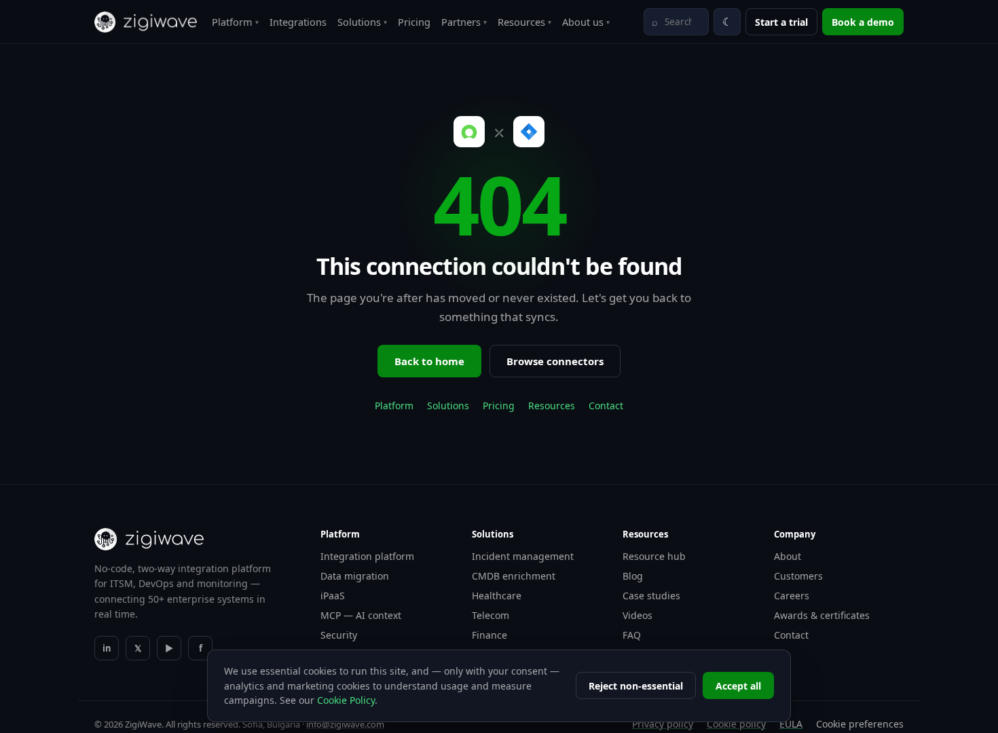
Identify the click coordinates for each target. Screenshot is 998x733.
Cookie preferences (860, 723)
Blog (633, 575)
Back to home (429, 361)
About (787, 556)
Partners (464, 22)
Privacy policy (662, 723)
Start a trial (781, 22)
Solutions (362, 22)
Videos (637, 615)
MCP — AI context (360, 615)
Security (338, 634)
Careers (791, 595)
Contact (606, 405)
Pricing (414, 22)
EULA (790, 723)
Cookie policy (736, 723)
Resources (524, 22)
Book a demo (863, 22)
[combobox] (676, 21)
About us (586, 22)
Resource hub (654, 556)
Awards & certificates (822, 615)
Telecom (490, 615)
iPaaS (332, 595)
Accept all (738, 685)
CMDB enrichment (513, 575)
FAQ (632, 634)
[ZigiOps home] (145, 22)
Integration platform (367, 556)
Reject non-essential (636, 685)
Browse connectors (555, 361)
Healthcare (496, 595)
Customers (798, 575)
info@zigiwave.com (345, 724)
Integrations (298, 22)
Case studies (651, 595)
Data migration (354, 575)
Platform (235, 22)
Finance (489, 634)
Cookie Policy (346, 700)
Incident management (523, 556)
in (107, 648)
